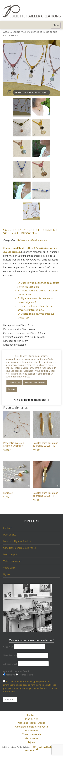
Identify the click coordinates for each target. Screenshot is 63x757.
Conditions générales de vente (19, 547)
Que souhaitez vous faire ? (16, 671)
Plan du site (9, 534)
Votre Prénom (10, 655)
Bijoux (6, 574)
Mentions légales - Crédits (49, 747)
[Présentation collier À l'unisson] (31, 212)
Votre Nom (8, 646)
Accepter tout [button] (14, 382)
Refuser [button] (11, 389)
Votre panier (9, 567)
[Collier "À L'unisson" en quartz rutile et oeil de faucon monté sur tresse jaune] (41, 128)
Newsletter (29, 750)
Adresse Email (10, 663)
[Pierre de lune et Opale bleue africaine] (22, 170)
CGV (34, 747)
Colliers (16, 31)
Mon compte (10, 554)
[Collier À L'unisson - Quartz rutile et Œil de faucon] (41, 107)
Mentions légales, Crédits (17, 541)
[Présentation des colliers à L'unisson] (22, 107)
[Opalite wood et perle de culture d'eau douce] (22, 128)
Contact (7, 528)
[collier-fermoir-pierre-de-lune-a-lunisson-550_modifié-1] (41, 191)
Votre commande (12, 561)
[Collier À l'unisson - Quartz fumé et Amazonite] (41, 170)
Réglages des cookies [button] (35, 382)
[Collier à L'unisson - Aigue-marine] (22, 149)
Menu (56, 25)
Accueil (7, 31)
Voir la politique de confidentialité (31, 399)
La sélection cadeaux (37, 240)
